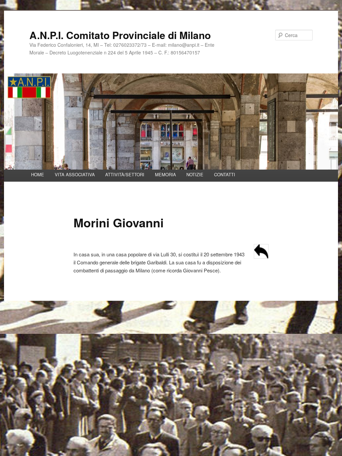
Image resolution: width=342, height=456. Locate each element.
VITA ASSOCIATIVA (75, 174)
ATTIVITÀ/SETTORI (124, 174)
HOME (37, 174)
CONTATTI (224, 174)
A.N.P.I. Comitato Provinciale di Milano (120, 35)
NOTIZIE (194, 174)
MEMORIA (165, 174)
